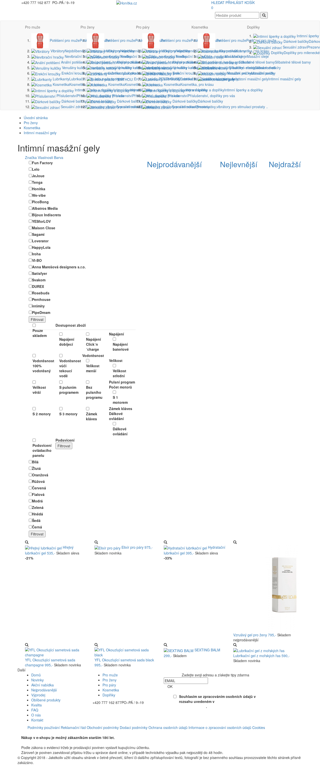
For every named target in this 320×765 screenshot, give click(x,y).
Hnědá (37, 513)
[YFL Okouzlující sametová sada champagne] (56, 651)
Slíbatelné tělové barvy (274, 62)
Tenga (37, 182)
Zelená (38, 507)
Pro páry (143, 27)
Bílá (35, 461)
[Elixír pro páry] (108, 547)
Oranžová (40, 474)
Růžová (38, 481)
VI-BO (37, 260)
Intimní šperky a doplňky (224, 89)
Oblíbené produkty (45, 699)
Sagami (38, 234)
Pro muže (32, 27)
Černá (37, 526)
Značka (31, 157)
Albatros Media (45, 208)
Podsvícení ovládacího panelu (42, 450)
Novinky (37, 679)
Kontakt (37, 719)
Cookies (258, 727)
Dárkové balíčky (86, 101)
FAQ (34, 709)
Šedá (36, 520)
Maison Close (43, 227)
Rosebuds (41, 292)
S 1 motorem (120, 400)
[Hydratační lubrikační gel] (186, 547)
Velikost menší (93, 368)
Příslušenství (200, 95)
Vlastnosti (45, 157)
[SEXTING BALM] (179, 649)
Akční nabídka (42, 684)
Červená (39, 487)
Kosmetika (77, 84)
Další (22, 669)
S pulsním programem (68, 390)
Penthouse (41, 299)
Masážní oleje (246, 56)
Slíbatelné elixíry (254, 67)
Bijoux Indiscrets (46, 214)
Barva (58, 157)
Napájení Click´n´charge (93, 344)
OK (170, 686)
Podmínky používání (44, 727)
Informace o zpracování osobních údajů (219, 727)
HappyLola (41, 247)
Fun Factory (42, 162)
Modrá (37, 500)
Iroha (36, 253)
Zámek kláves (91, 416)
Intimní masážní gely (267, 78)
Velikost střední (119, 373)
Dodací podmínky (134, 727)
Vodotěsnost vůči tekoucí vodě (68, 368)
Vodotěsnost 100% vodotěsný (42, 365)
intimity (38, 305)
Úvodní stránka (36, 117)
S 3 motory (68, 413)
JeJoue (38, 175)
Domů (36, 674)
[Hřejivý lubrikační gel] (44, 547)
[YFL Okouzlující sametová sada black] (125, 651)
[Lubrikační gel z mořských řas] (258, 649)
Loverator (40, 240)
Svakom (39, 279)
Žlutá (36, 468)
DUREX (38, 286)
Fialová (38, 494)
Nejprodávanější (44, 689)
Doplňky (253, 27)
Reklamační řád (73, 727)
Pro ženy (87, 27)
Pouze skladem (39, 333)
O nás (36, 714)
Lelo (36, 169)
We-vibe (39, 195)
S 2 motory (41, 413)
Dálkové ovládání (120, 431)
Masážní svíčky (251, 73)
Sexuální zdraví (219, 106)
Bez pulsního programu (94, 392)
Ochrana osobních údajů (168, 727)
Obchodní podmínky (103, 727)
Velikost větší (39, 390)
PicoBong (40, 201)
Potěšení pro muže (79, 40)
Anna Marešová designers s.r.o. (59, 266)
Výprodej (38, 694)
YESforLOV (41, 221)
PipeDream (41, 312)
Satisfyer (39, 273)
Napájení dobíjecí (66, 342)
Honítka (38, 188)
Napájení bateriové (121, 347)
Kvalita (36, 704)
